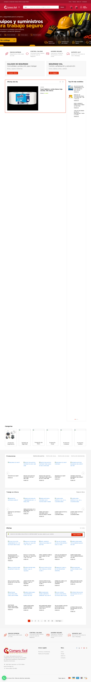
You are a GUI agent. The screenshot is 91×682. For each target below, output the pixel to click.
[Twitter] (79, 648)
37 (48, 620)
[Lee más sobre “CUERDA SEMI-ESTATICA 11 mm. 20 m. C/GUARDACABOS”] (71, 509)
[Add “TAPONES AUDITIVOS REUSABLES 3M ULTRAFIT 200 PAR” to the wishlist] (78, 473)
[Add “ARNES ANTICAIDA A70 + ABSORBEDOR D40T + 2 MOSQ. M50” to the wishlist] (31, 506)
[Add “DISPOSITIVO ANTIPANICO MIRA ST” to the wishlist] (15, 509)
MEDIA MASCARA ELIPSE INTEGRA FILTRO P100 (76, 581)
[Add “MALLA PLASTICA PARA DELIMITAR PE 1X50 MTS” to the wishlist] (15, 578)
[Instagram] (86, 648)
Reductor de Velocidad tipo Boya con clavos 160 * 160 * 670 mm (79, 96)
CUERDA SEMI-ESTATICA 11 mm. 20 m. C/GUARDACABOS (76, 513)
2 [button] (76, 419)
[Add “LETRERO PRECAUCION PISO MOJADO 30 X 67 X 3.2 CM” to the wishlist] (78, 604)
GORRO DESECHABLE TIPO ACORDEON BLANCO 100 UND (76, 556)
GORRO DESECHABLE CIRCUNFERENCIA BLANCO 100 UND (29, 607)
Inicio (70, 1)
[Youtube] (84, 648)
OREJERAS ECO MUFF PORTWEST (60, 476)
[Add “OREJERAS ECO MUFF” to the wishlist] (15, 473)
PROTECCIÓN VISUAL (51, 456)
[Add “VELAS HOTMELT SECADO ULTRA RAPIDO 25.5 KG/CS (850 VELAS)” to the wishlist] (62, 602)
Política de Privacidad (43, 653)
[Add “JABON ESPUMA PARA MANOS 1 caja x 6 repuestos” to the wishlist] (31, 578)
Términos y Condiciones (44, 651)
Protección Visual (52, 443)
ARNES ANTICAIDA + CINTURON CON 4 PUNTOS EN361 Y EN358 (45, 513)
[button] (18, 473)
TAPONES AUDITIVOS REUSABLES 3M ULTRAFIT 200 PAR (76, 477)
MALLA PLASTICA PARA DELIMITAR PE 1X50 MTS (14, 581)
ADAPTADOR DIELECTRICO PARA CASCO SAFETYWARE (13, 606)
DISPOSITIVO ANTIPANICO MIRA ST (14, 512)
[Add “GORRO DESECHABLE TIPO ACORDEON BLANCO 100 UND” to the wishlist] (78, 552)
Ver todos (82, 528)
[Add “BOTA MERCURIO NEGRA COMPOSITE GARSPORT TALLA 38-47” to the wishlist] (47, 602)
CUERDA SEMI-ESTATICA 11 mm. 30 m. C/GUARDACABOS (61, 513)
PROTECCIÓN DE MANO (63, 456)
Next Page (58, 620)
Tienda (74, 1)
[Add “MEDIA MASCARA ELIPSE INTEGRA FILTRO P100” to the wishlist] (78, 578)
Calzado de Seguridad (25, 443)
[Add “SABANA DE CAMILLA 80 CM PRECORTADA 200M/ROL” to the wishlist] (62, 578)
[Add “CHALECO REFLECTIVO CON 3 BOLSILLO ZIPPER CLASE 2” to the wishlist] (47, 578)
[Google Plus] (81, 648)
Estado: (42, 93)
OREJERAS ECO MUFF (13, 475)
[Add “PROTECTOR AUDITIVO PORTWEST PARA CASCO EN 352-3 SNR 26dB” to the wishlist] (47, 473)
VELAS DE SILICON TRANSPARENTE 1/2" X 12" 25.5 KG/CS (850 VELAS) (79, 88)
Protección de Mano (38, 443)
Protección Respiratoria (10, 443)
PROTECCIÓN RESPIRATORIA (78, 456)
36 (45, 620)
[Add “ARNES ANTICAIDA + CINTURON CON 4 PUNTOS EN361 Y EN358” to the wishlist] (47, 509)
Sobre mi (79, 1)
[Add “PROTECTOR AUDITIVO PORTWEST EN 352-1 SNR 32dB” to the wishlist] (31, 473)
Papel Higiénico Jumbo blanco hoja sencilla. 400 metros (51, 89)
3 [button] (77, 419)
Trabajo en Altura (12, 492)
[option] (45, 28)
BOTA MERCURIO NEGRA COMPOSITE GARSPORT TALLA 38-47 (45, 607)
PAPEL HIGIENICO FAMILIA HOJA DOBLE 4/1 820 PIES (79, 105)
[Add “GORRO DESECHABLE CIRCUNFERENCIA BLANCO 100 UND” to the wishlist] (31, 602)
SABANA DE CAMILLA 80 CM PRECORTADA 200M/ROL (61, 582)
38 (52, 620)
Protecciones (10, 456)
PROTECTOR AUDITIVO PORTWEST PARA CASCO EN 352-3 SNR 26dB (45, 477)
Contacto (84, 1)
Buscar (62, 7)
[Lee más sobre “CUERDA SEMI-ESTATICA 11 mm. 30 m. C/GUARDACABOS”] (56, 509)
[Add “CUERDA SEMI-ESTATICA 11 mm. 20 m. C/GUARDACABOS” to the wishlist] (78, 509)
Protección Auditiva (80, 443)
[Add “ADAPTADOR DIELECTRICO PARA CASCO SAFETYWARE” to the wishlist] (15, 602)
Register (85, 7)
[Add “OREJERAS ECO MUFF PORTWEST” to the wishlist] (62, 473)
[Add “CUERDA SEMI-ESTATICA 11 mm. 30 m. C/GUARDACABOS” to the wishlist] (62, 509)
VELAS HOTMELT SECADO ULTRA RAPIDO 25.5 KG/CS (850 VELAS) (61, 607)
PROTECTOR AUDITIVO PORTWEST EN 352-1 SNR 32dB (29, 477)
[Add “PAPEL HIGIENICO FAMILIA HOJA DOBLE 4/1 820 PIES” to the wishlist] (47, 552)
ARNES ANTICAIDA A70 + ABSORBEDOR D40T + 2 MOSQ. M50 (30, 510)
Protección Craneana (66, 443)
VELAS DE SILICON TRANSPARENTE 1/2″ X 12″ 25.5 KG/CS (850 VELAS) (13, 556)
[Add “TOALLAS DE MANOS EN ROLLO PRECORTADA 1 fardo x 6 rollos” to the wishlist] (62, 552)
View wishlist (77, 534)
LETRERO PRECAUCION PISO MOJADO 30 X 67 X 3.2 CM (76, 608)
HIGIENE (42, 87)
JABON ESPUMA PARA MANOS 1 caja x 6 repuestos (29, 582)
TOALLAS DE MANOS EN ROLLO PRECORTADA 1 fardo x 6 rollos (79, 112)
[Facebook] (77, 648)
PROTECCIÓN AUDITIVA (38, 456)
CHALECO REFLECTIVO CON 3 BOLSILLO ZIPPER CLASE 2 (45, 582)
